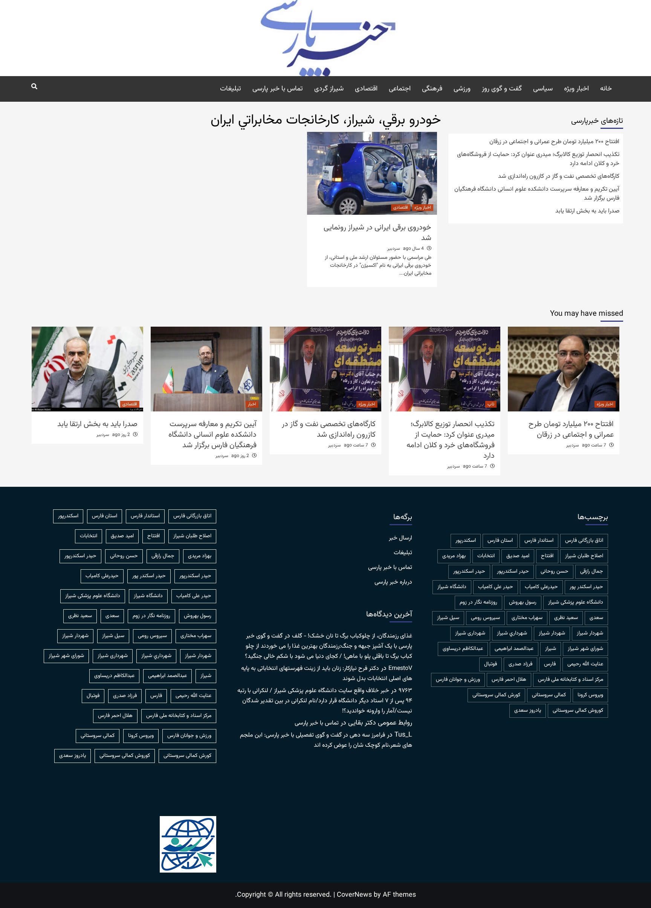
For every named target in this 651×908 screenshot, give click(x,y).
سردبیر (393, 248)
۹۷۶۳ (405, 691)
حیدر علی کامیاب (495, 587)
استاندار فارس (538, 541)
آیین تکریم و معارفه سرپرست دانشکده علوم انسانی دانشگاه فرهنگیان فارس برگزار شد (536, 194)
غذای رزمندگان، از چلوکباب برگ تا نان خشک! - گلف (352, 636)
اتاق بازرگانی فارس (584, 541)
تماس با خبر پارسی (277, 89)
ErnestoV (400, 668)
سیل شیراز (448, 618)
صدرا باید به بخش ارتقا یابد (587, 211)
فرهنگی (432, 89)
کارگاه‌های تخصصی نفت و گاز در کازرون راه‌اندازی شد (558, 176)
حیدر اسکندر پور (586, 587)
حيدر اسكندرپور (513, 571)
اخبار (252, 404)
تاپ (490, 404)
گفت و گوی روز (502, 89)
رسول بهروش (522, 602)
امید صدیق (517, 556)
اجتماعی (400, 89)
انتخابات (486, 556)
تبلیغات (230, 89)
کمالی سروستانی (549, 695)
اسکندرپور (465, 541)
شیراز (550, 649)
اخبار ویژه (576, 89)
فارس (550, 664)
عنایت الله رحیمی (585, 664)
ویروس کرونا (590, 695)
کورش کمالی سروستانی (496, 695)
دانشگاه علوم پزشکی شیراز (575, 602)
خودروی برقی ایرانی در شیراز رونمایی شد (377, 233)
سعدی (596, 618)
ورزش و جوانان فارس (458, 680)
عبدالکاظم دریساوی (463, 649)
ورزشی (462, 89)
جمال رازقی (591, 571)
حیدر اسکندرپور (469, 571)
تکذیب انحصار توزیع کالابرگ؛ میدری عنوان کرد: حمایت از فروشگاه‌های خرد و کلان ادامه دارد (538, 159)
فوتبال (490, 664)
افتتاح (547, 556)
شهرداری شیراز (470, 633)
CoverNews (354, 895)
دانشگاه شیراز (451, 587)
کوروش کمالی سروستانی (578, 710)
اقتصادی (366, 89)
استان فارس (500, 541)
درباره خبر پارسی (393, 582)
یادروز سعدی (527, 710)
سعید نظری (566, 618)
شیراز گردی (329, 89)
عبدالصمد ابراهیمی (514, 649)
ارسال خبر (400, 538)
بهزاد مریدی (454, 556)
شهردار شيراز (590, 633)
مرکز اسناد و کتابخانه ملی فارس (570, 680)
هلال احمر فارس (509, 680)
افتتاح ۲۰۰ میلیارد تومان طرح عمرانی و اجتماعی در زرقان (554, 142)
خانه (606, 89)
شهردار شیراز (552, 633)
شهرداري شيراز (512, 633)
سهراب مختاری (527, 618)
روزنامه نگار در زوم (478, 602)
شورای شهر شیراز (585, 649)
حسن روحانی (554, 571)
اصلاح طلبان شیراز (584, 556)
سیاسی (543, 89)
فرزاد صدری (520, 664)
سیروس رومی (485, 618)
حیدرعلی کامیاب (541, 587)
